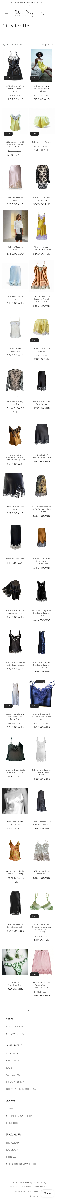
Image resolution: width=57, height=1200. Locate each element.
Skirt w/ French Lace (15, 199)
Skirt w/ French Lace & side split (15, 925)
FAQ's (9, 1068)
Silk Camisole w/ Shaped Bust (15, 823)
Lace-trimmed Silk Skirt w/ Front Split (41, 823)
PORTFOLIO (12, 1123)
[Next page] (37, 1010)
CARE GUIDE (12, 1061)
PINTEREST (11, 1157)
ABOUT (10, 1109)
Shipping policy (38, 1191)
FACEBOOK (12, 1150)
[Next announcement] (51, 4)
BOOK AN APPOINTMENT (19, 1027)
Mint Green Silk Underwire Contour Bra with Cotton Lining (41, 928)
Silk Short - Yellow (41, 142)
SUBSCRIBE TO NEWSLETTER (21, 1164)
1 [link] (19, 1010)
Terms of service (22, 1191)
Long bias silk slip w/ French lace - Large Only (15, 716)
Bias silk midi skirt (15, 558)
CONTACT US (13, 1075)
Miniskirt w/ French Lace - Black (41, 456)
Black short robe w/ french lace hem (15, 611)
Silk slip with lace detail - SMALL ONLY (15, 89)
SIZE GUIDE (12, 1054)
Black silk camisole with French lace (15, 771)
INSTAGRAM (12, 1143)
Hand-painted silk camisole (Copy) (15, 872)
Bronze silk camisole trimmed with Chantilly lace (15, 457)
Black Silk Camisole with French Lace (15, 663)
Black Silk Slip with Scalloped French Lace (41, 613)
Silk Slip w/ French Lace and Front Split (41, 772)
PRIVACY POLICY (15, 1082)
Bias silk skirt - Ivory (15, 297)
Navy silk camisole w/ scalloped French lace (41, 716)
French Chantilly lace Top (15, 402)
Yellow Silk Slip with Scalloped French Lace (42, 89)
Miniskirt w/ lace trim (15, 508)
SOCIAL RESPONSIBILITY (19, 1116)
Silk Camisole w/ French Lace (42, 872)
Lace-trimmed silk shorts (42, 349)
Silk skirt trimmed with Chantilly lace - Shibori (41, 509)
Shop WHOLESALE (16, 1034)
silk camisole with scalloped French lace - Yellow (15, 144)
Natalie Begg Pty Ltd (26, 1183)
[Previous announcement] (5, 4)
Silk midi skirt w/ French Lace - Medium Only (41, 985)
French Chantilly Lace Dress (41, 199)
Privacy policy (41, 1186)
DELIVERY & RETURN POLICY (21, 1089)
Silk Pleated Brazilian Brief (15, 983)
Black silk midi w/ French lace (42, 402)
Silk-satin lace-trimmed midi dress (41, 248)
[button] (6, 13)
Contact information (30, 1196)
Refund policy (26, 1186)
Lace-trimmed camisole (15, 349)
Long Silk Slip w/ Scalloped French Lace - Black (41, 665)
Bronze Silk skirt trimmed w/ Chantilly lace (41, 561)
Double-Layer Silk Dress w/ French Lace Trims (42, 299)
